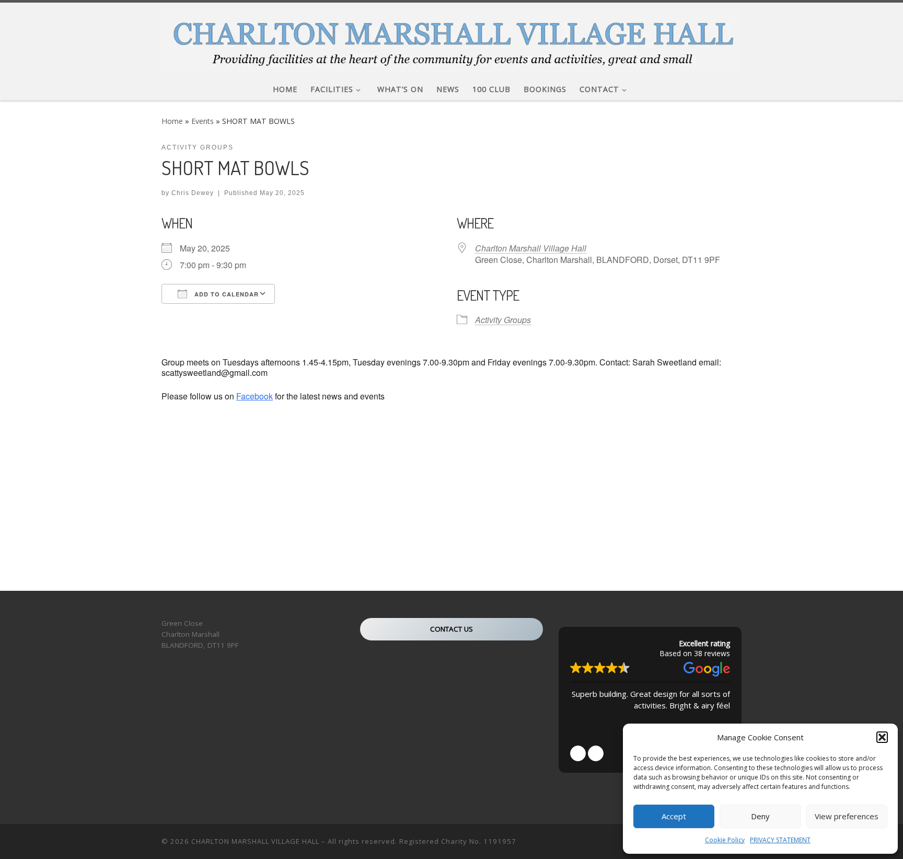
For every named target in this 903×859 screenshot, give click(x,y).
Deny (760, 816)
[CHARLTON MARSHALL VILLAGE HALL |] (451, 37)
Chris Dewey (192, 193)
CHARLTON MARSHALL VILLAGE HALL (255, 841)
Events (202, 121)
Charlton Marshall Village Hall (530, 248)
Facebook (254, 396)
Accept (674, 816)
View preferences (846, 816)
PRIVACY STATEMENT (780, 839)
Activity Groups (503, 320)
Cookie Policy (725, 839)
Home (172, 121)
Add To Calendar (225, 294)
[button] (882, 737)
